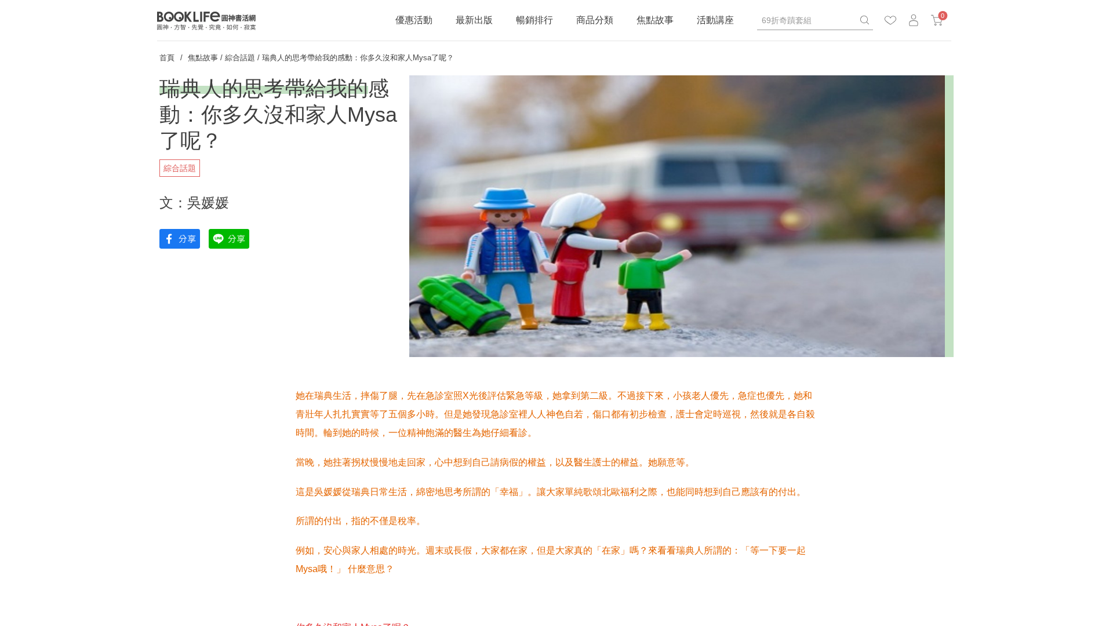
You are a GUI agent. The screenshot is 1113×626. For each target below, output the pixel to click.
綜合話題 (240, 57)
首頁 (166, 57)
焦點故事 (655, 20)
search (864, 20)
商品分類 (594, 20)
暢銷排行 (534, 20)
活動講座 (715, 20)
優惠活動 (413, 20)
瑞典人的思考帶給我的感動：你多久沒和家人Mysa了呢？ (358, 57)
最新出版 (474, 20)
